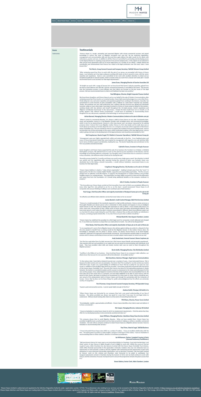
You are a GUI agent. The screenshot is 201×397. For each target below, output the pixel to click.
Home (54, 21)
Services (73, 21)
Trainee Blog (107, 21)
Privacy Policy (119, 392)
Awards (79, 21)
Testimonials (87, 21)
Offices (124, 21)
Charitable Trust (97, 21)
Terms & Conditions (107, 392)
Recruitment (116, 21)
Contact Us (131, 21)
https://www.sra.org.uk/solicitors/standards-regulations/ (180, 388)
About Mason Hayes (63, 21)
